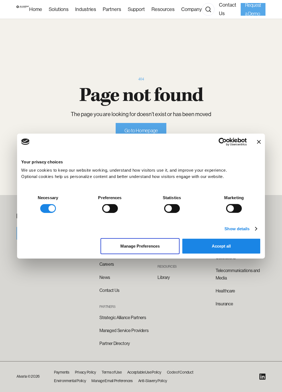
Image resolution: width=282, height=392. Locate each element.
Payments (61, 372)
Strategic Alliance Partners (122, 317)
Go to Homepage (141, 130)
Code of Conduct (180, 372)
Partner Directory (114, 343)
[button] (85, 9)
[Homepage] (23, 9)
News (104, 277)
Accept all (221, 246)
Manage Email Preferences (111, 381)
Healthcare (225, 291)
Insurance (224, 303)
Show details (237, 228)
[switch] (110, 208)
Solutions (59, 9)
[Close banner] (259, 142)
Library (164, 277)
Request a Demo (253, 9)
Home (35, 9)
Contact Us (227, 9)
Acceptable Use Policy (144, 372)
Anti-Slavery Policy (152, 381)
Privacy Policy (85, 372)
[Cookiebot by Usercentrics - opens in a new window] (223, 142)
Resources (163, 9)
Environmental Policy (70, 381)
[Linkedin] (262, 377)
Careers (106, 264)
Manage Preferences (140, 246)
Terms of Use (112, 372)
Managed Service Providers (123, 330)
